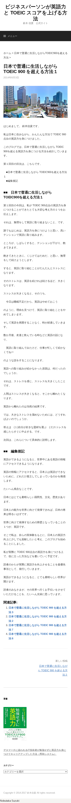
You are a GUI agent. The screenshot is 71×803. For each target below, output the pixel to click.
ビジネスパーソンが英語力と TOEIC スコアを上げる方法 (35, 12)
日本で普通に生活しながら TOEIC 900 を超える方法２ (53, 670)
